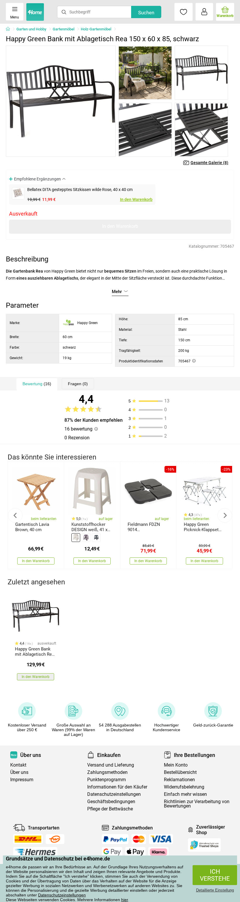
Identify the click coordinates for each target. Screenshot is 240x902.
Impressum (21, 779)
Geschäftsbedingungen (111, 801)
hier (124, 899)
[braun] (86, 537)
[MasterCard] (138, 839)
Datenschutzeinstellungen (62, 895)
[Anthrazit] (96, 537)
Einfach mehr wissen (185, 794)
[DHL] (28, 839)
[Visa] (161, 839)
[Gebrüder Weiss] (55, 839)
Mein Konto (176, 765)
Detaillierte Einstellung (215, 890)
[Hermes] (35, 852)
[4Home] (10, 29)
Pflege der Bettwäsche (110, 809)
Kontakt (18, 765)
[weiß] (76, 537)
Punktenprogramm (106, 779)
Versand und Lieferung (110, 765)
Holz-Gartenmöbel (96, 29)
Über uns (19, 772)
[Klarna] (158, 852)
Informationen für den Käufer (117, 787)
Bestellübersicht (180, 772)
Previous (15, 515)
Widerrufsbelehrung (184, 787)
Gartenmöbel (63, 29)
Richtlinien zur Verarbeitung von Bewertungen (196, 803)
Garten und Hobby (31, 29)
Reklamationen (179, 779)
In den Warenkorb (136, 199)
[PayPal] (115, 839)
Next (224, 515)
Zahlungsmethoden (107, 772)
